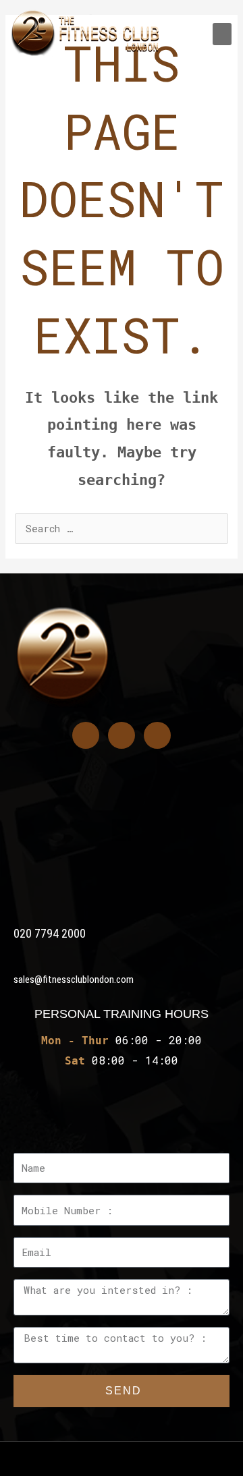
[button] (222, 34)
